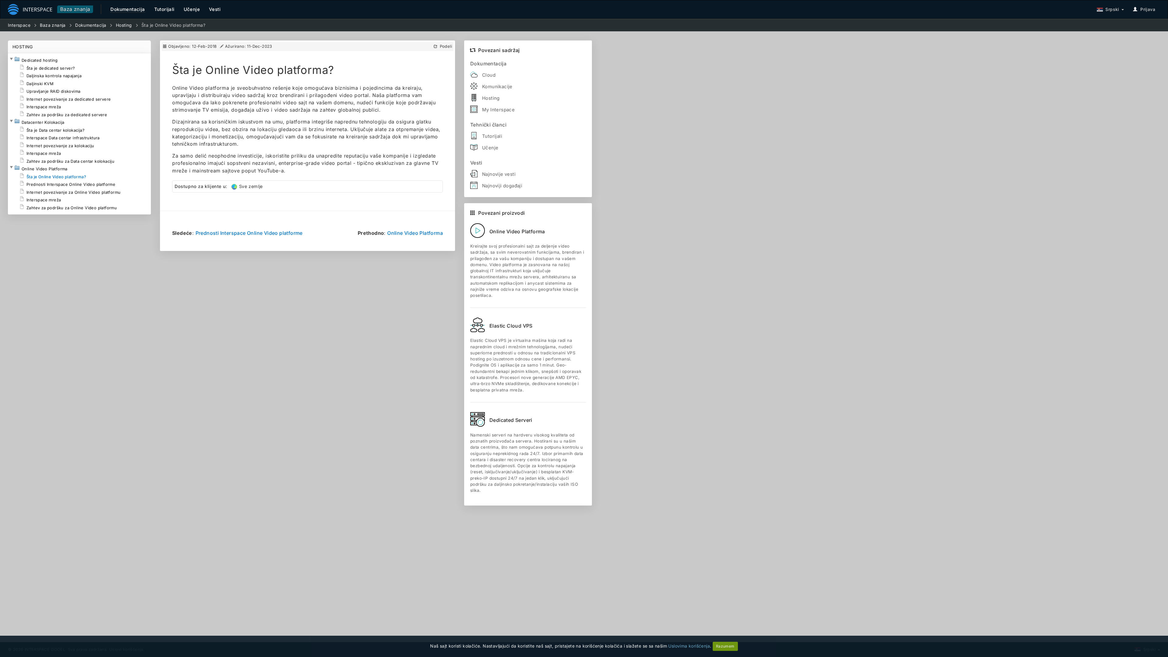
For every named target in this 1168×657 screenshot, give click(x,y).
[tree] (79, 133)
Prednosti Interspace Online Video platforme (249, 233)
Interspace (19, 25)
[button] (11, 59)
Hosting (124, 25)
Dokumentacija (90, 25)
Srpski (1111, 9)
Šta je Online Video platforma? (173, 25)
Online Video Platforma (415, 233)
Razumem (725, 646)
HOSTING (22, 46)
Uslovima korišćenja (689, 645)
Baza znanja (75, 9)
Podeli (446, 46)
